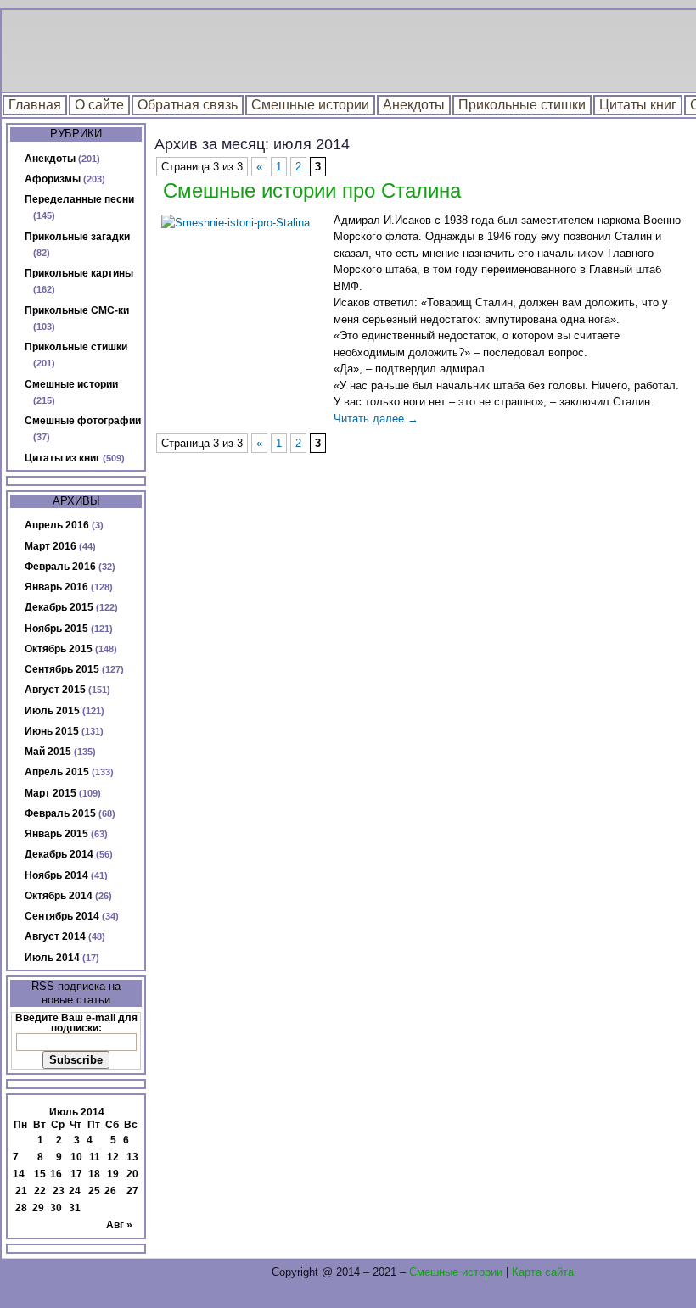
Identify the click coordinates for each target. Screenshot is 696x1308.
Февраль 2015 (60, 813)
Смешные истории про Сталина (312, 190)
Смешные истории (310, 105)
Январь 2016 (56, 587)
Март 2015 (50, 793)
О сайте (99, 105)
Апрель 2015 (57, 772)
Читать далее (376, 418)
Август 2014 (55, 936)
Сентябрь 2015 (62, 669)
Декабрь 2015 (59, 607)
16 (56, 1174)
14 (19, 1174)
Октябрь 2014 (59, 896)
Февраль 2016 (60, 567)
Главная (34, 105)
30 (56, 1208)
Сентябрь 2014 (62, 916)
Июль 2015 (52, 711)
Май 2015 (48, 751)
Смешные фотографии (83, 421)
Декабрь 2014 (59, 854)
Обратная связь (188, 105)
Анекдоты (414, 105)
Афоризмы (53, 179)
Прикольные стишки (522, 105)
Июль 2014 (52, 958)
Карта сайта (543, 1272)
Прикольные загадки (77, 237)
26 (110, 1191)
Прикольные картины (79, 273)
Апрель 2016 (57, 525)
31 (75, 1208)
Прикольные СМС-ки (77, 310)
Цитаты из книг (62, 458)
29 (38, 1208)
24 (75, 1191)
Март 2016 (50, 546)
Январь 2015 (56, 834)
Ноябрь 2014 (56, 875)
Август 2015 (55, 690)
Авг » (119, 1225)
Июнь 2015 (52, 731)
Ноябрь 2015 (56, 628)
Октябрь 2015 (59, 649)
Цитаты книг (637, 105)
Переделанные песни (79, 199)
